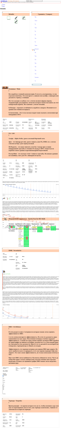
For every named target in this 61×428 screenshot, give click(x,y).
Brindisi (3, 6)
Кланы (11, 0)
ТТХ (9, 0)
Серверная (17, 0)
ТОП (14, 0)
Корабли (3, 4)
